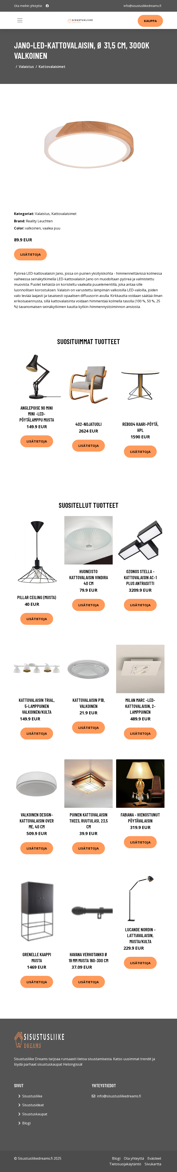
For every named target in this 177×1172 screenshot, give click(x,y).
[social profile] (47, 6)
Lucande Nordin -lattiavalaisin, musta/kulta (140, 935)
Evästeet (154, 1158)
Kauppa (150, 21)
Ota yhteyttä (134, 1158)
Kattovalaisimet (52, 66)
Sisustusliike (32, 1096)
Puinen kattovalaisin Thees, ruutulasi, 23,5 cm (88, 820)
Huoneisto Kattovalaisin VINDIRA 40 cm (88, 577)
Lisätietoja (30, 254)
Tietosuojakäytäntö (125, 1164)
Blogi (26, 1123)
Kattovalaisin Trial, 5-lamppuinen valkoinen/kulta (37, 706)
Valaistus (26, 66)
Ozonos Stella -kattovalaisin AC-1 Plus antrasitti (140, 577)
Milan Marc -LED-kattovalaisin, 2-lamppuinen (140, 706)
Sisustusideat (33, 1105)
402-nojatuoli (88, 424)
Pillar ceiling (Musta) (36, 597)
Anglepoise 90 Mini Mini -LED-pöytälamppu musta (36, 413)
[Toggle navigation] (20, 20)
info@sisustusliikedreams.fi (142, 6)
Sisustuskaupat (34, 1114)
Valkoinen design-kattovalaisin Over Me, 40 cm (37, 820)
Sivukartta (153, 1164)
